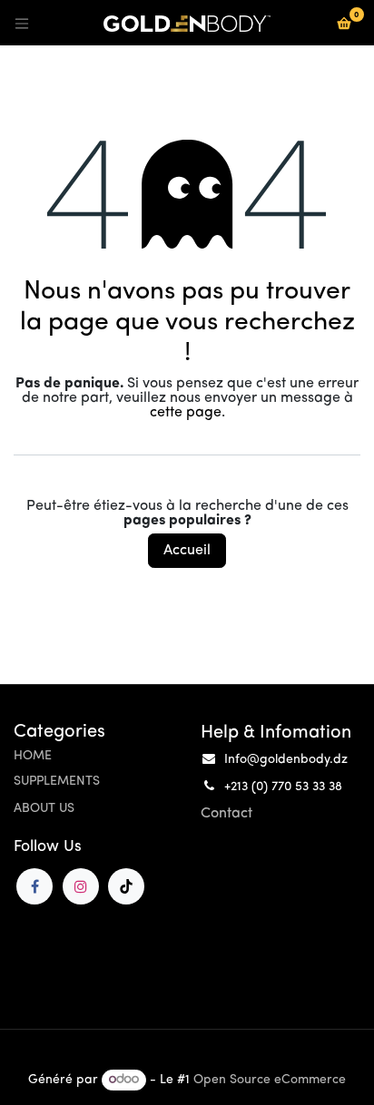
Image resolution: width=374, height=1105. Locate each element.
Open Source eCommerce (269, 1080)
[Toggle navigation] (22, 23)
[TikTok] (126, 886)
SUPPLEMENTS (57, 781)
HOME (33, 756)
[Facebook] (34, 886)
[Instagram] (81, 886)
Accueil (187, 550)
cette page (185, 413)
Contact (226, 814)
